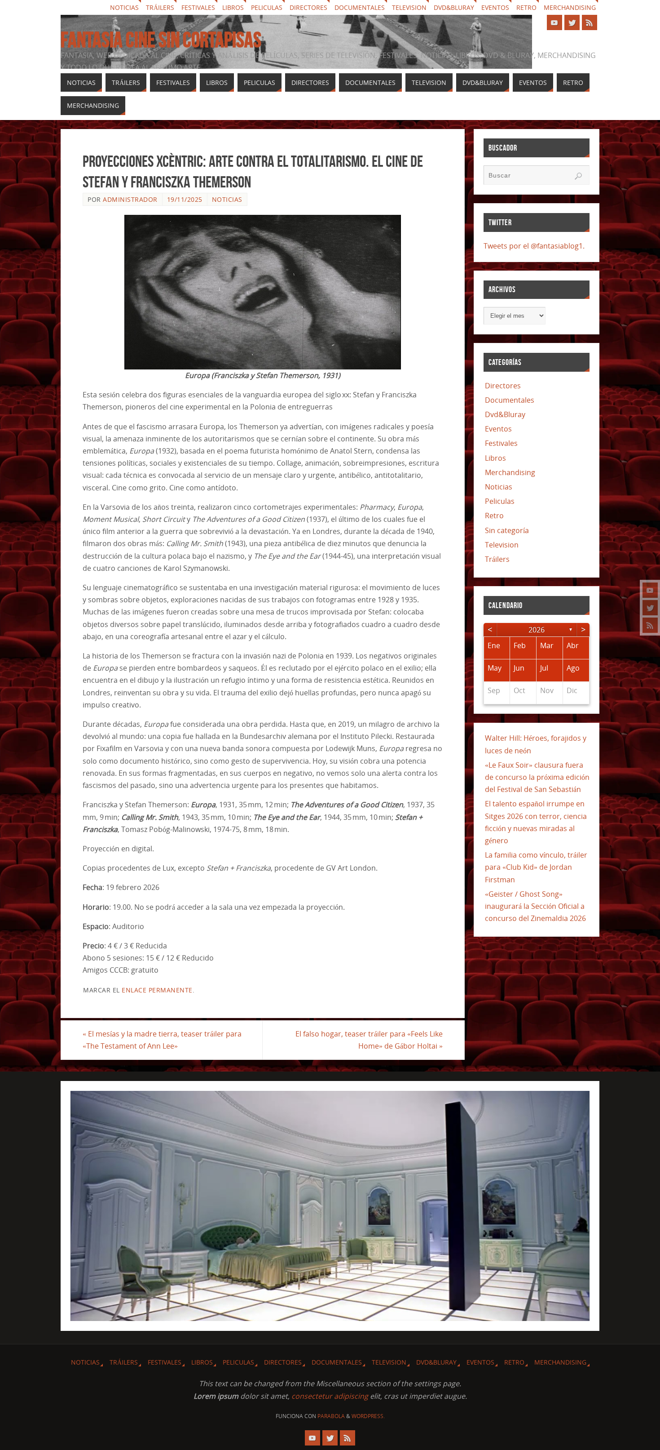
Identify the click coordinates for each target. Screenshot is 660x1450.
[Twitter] (650, 607)
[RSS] (650, 625)
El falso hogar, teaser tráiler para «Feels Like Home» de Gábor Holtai (369, 1040)
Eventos (495, 7)
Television (409, 7)
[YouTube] (650, 590)
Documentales (359, 7)
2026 (536, 630)
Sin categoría (507, 530)
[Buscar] (578, 176)
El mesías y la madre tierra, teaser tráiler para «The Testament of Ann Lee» (162, 1040)
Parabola (331, 1416)
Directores (308, 7)
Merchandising (570, 7)
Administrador (130, 199)
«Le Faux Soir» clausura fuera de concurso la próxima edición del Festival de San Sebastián (537, 777)
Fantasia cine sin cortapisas (161, 40)
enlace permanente (157, 990)
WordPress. (368, 1416)
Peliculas (266, 7)
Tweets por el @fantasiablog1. (534, 246)
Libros (233, 7)
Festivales (198, 7)
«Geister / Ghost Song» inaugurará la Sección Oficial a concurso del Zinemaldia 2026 (535, 906)
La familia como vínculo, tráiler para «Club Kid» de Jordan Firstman (536, 867)
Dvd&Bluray (454, 7)
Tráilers (160, 7)
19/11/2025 (184, 199)
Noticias (124, 7)
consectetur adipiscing (329, 1396)
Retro (526, 7)
